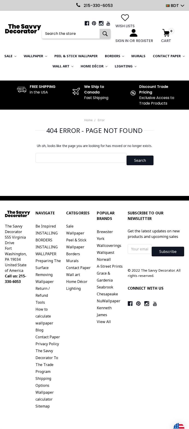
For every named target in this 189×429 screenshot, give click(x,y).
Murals (138, 56)
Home (88, 120)
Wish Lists (125, 26)
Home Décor (92, 66)
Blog (39, 330)
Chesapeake (107, 294)
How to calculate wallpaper (44, 316)
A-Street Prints (110, 266)
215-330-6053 (98, 5)
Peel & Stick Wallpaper (75, 56)
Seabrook (105, 287)
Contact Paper (167, 56)
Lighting (124, 66)
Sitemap (42, 406)
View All (104, 321)
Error (101, 120)
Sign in (121, 40)
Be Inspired (45, 226)
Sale (8, 56)
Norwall (104, 259)
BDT (175, 5)
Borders (113, 56)
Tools (40, 302)
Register (144, 40)
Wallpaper (34, 56)
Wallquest (105, 252)
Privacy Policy (47, 343)
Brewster (105, 231)
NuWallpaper (108, 300)
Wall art (61, 66)
